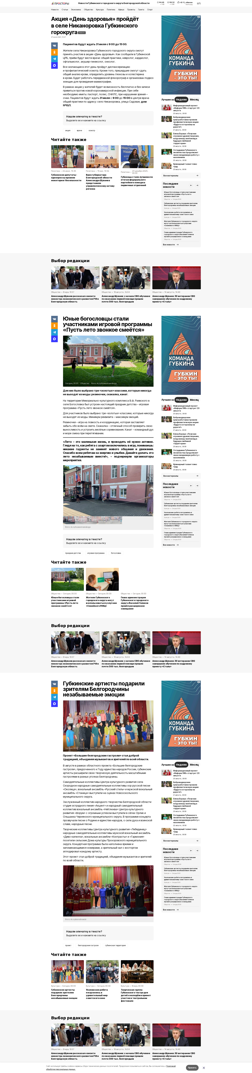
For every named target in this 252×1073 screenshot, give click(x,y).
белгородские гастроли (88, 945)
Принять (192, 1068)
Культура (100, 9)
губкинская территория (115, 945)
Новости (55, 9)
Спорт (150, 9)
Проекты (131, 9)
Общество (88, 9)
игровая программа (95, 553)
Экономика (76, 9)
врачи (79, 130)
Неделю (181, 99)
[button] (191, 185)
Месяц (194, 99)
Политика (111, 9)
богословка (116, 553)
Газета (141, 9)
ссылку (101, 120)
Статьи (65, 9)
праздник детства (73, 553)
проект (68, 945)
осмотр (92, 130)
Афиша (121, 9)
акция (67, 130)
